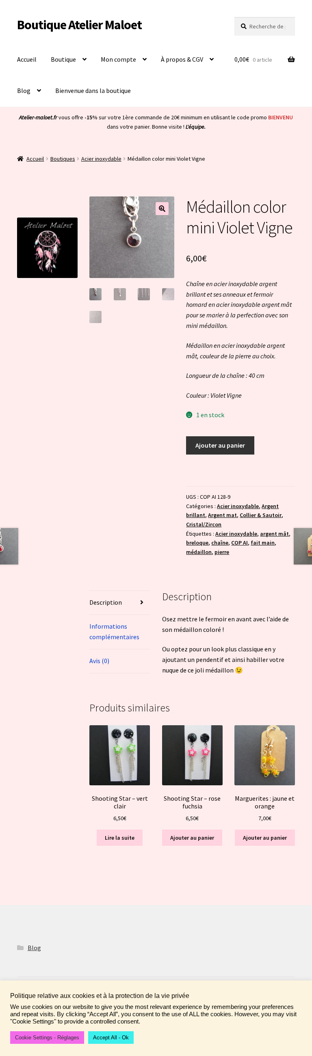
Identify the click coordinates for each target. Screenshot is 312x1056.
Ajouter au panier (220, 445)
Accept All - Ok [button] (111, 1037)
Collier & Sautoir (261, 515)
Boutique (63, 59)
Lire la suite (119, 837)
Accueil (27, 59)
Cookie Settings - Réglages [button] (47, 1037)
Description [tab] (105, 602)
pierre (221, 552)
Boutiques (62, 158)
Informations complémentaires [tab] (114, 631)
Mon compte (118, 59)
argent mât (274, 533)
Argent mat (222, 515)
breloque (197, 542)
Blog (23, 90)
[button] (162, 208)
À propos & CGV (182, 59)
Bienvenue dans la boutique (93, 90)
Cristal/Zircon (203, 524)
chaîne (219, 542)
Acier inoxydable (101, 158)
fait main (263, 542)
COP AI (239, 542)
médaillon (199, 552)
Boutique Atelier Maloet (79, 25)
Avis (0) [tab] (99, 661)
